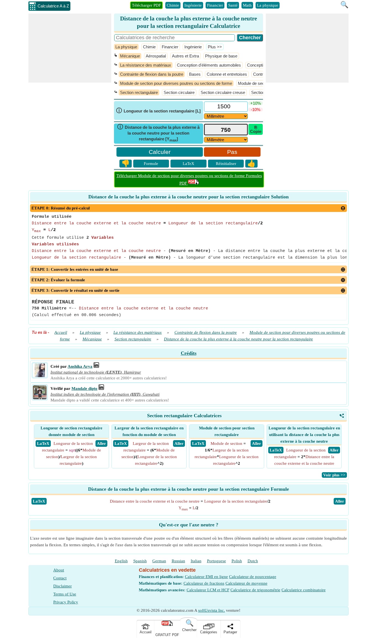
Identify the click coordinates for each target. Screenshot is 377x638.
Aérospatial (156, 56)
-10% (255, 109)
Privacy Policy (65, 602)
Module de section (254, 83)
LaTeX (188, 163)
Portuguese (216, 561)
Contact (60, 578)
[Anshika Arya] (40, 376)
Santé (233, 5)
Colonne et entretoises (227, 74)
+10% (255, 103)
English (121, 561)
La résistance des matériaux (145, 65)
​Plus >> (215, 46)
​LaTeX (39, 501)
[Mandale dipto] (40, 398)
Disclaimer (62, 586)
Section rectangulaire (139, 92)
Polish (237, 561)
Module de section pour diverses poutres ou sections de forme (176, 83)
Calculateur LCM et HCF (208, 590)
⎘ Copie (255, 129)
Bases (195, 74)
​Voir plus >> (334, 475)
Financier (215, 5)
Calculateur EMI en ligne (206, 576)
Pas (232, 152)
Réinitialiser (226, 163)
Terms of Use (64, 594)
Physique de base (221, 56)
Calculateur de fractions (204, 583)
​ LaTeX (43, 443)
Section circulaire (179, 92)
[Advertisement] (69, 48)
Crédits (189, 353)
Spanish (140, 561)
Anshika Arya (80, 366)
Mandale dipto (84, 388)
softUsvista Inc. (211, 610)
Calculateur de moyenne (246, 583)
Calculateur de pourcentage (252, 576)
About (58, 570)
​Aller (339, 501)
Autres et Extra (185, 56)
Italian (196, 561)
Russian (178, 561)
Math (247, 5)
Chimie (173, 5)
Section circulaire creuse (223, 92)
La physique (267, 5)
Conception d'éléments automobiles (209, 65)
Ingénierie (193, 5)
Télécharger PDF (146, 5)
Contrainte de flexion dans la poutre (151, 74)
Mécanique (130, 56)
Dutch (253, 561)
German (159, 561)
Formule (151, 163)
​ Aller (101, 443)
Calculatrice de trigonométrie (255, 590)
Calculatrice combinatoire (304, 590)
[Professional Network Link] (96, 366)
